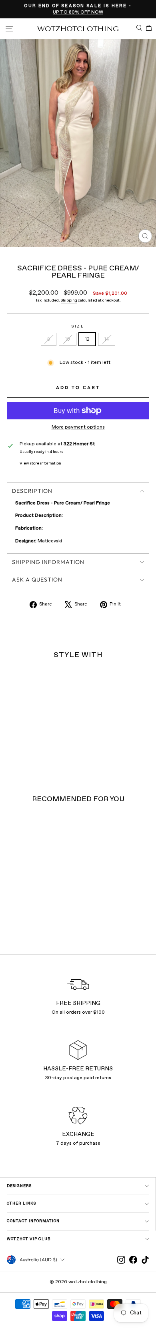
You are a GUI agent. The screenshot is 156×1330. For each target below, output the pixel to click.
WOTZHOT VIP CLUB (29, 1239)
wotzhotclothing (78, 28)
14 (106, 339)
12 (87, 339)
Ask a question (37, 579)
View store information (40, 463)
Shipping (69, 300)
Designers (19, 1186)
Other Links (21, 1203)
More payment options (78, 427)
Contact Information (33, 1221)
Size (78, 326)
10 (67, 339)
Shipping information (48, 562)
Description (32, 490)
